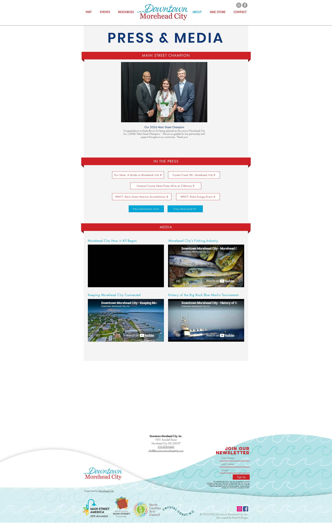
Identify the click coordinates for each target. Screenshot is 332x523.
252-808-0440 (166, 447)
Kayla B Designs (240, 517)
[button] (126, 12)
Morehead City (106, 490)
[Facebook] (244, 5)
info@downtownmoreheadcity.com (166, 450)
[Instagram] (238, 5)
